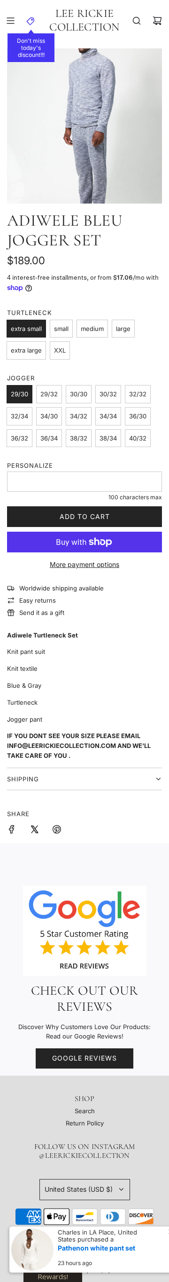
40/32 (137, 438)
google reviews (84, 1058)
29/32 (49, 394)
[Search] (136, 20)
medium (92, 328)
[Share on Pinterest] (56, 830)
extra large (26, 350)
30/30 (78, 394)
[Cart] (157, 20)
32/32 (137, 394)
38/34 (108, 438)
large (123, 328)
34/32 (78, 416)
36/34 (49, 438)
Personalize (30, 465)
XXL (60, 350)
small (61, 328)
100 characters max (135, 497)
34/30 (49, 416)
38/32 (78, 438)
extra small (26, 328)
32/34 (19, 416)
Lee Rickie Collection (84, 20)
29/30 (19, 394)
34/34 (108, 416)
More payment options (84, 564)
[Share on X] (34, 830)
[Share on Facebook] (11, 830)
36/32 (19, 438)
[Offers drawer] (31, 20)
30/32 (108, 394)
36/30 (137, 416)
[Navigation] (10, 20)
